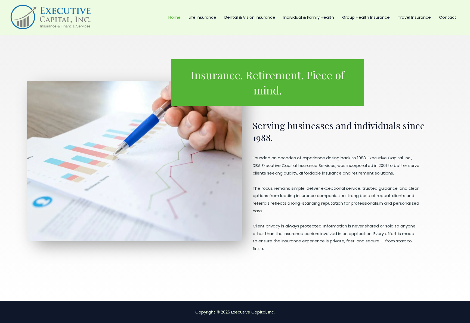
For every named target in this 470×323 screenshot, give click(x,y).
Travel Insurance (414, 17)
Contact (447, 17)
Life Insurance (202, 17)
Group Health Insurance (366, 17)
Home (174, 17)
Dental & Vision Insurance (249, 17)
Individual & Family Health (308, 17)
